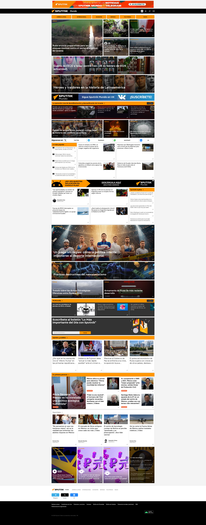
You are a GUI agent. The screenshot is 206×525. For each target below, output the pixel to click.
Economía (95, 489)
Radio (116, 489)
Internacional (134, 21)
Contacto (89, 504)
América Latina (134, 39)
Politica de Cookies (111, 504)
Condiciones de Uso (66, 504)
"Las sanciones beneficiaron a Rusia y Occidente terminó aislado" (140, 478)
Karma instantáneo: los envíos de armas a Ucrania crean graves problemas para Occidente (141, 469)
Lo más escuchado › (136, 458)
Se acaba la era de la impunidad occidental (141, 464)
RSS (137, 504)
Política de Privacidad (98, 504)
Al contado (81, 448)
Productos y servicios (79, 504)
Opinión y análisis (59, 338)
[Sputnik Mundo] (60, 13)
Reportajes (57, 412)
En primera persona (60, 375)
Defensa (55, 21)
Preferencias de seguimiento (59, 506)
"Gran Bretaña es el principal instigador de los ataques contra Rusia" (141, 474)
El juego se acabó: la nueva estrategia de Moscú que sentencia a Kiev (140, 461)
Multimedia (107, 39)
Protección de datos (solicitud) (126, 504)
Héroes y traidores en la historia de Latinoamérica (103, 84)
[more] (101, 54)
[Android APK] (148, 512)
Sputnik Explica (136, 190)
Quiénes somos (56, 504)
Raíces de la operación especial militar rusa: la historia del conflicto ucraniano (74, 121)
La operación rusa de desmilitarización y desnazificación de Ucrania (78, 103)
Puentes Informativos (58, 448)
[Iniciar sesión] (145, 11)
